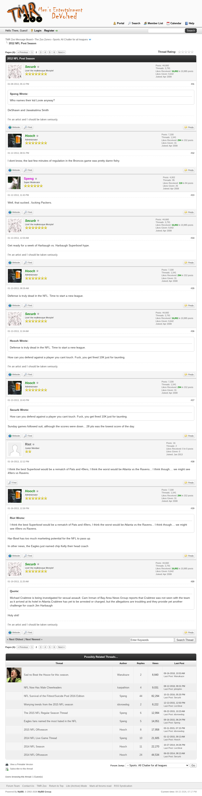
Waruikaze (123, 674)
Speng (123, 696)
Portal (120, 23)
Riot (28, 444)
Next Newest (32, 639)
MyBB (21, 791)
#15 (192, 288)
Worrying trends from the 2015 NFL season (48, 704)
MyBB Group (44, 791)
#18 (192, 461)
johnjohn (178, 689)
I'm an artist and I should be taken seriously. (33, 119)
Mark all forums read (100, 786)
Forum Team (13, 786)
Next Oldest (16, 639)
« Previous (23, 52)
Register (49, 30)
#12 (192, 153)
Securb (177, 697)
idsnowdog (123, 704)
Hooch (123, 729)
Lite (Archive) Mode (76, 786)
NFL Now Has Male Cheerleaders (43, 687)
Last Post (168, 676)
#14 (192, 238)
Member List (155, 23)
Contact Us (28, 786)
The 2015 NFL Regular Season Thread (46, 712)
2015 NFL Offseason (36, 729)
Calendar (175, 23)
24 (140, 754)
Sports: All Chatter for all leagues (70, 39)
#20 (192, 581)
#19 (192, 508)
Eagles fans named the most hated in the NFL (50, 721)
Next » (61, 52)
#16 (192, 331)
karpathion (123, 687)
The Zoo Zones (43, 39)
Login (37, 30)
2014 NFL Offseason (36, 754)
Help (191, 23)
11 (140, 746)
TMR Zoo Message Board (19, 39)
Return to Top (56, 786)
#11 (192, 84)
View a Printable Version (21, 764)
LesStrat (178, 706)
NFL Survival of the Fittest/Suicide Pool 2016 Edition (54, 696)
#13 (192, 195)
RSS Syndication (123, 786)
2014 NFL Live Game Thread (40, 738)
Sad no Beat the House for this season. (46, 674)
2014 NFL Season (34, 746)
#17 (192, 400)
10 (140, 738)
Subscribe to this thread (21, 768)
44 (140, 696)
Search (136, 23)
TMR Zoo (42, 786)
